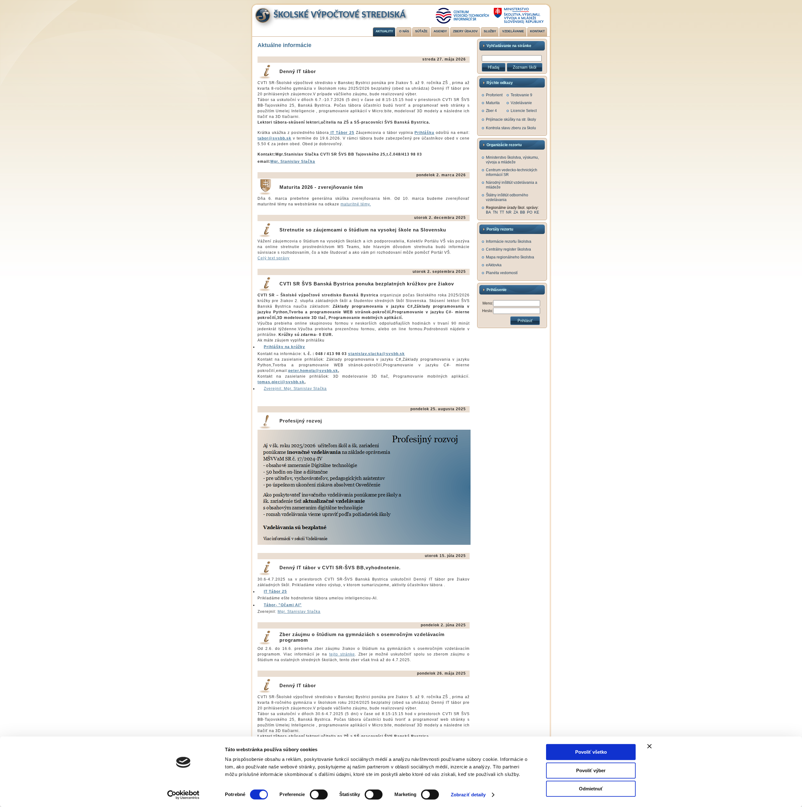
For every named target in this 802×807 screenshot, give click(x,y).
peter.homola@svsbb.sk (313, 371)
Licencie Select (524, 111)
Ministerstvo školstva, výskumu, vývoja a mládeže (512, 159)
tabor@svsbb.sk (274, 138)
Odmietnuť (591, 788)
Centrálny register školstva (508, 249)
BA (488, 212)
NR (509, 212)
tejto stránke (342, 654)
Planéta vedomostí (502, 273)
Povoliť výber (591, 770)
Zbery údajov (465, 31)
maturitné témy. (356, 204)
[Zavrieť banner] (649, 746)
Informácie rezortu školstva (508, 241)
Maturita (493, 103)
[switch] (319, 794)
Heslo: (487, 311)
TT (502, 212)
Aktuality (384, 31)
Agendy (440, 31)
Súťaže (421, 31)
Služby (490, 31)
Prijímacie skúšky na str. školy (511, 119)
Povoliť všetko (591, 752)
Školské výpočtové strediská (339, 15)
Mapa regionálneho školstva (510, 257)
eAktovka (494, 265)
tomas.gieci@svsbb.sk (281, 382)
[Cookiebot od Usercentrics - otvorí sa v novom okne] (183, 794)
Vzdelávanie (513, 31)
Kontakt (537, 31)
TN (495, 212)
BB (522, 212)
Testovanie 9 (521, 95)
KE (536, 212)
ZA (515, 212)
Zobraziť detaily (468, 794)
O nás (404, 31)
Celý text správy (273, 258)
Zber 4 (491, 111)
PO (529, 212)
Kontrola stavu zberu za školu (511, 128)
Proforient (494, 95)
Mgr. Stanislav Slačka (292, 161)
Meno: (487, 303)
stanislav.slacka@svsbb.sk (376, 354)
